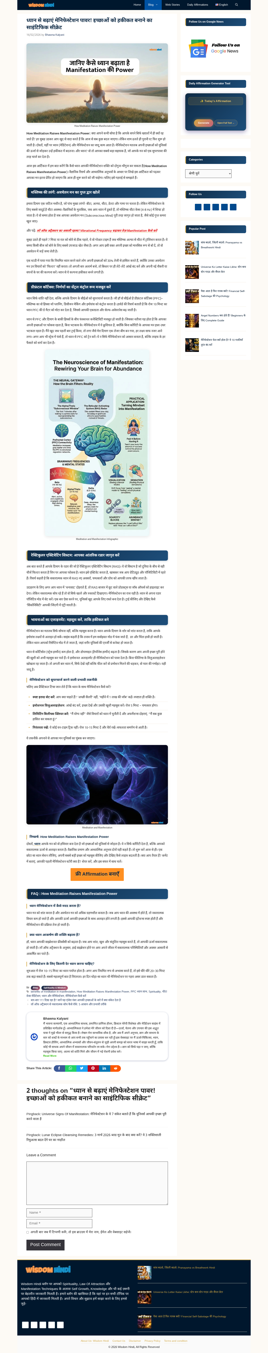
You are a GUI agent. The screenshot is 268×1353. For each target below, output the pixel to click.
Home (137, 5)
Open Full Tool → (225, 123)
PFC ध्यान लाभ (139, 992)
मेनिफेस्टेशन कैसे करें (75, 996)
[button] (237, 5)
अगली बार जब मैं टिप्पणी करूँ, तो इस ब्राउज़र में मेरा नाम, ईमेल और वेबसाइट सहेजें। (80, 1232)
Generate (203, 123)
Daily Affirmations (197, 5)
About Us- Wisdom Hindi (95, 1341)
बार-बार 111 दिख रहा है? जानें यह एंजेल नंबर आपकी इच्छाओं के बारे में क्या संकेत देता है (76, 1000)
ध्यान (37, 844)
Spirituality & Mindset (55, 988)
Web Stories (172, 5)
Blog (151, 5)
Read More (50, 1056)
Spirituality (155, 992)
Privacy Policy (152, 1341)
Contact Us (118, 1341)
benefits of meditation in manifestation (53, 992)
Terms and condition (175, 1341)
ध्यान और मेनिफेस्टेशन (53, 996)
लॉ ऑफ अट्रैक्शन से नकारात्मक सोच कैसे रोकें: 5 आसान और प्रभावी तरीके (68, 1004)
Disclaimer (135, 1341)
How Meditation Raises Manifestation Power (103, 992)
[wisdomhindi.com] (42, 5)
